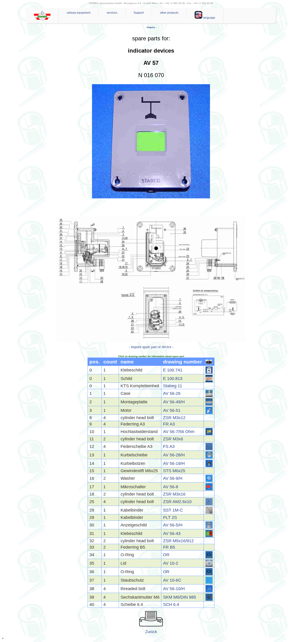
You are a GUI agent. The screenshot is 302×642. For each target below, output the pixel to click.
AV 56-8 (170, 486)
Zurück (151, 632)
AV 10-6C (172, 580)
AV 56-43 (171, 533)
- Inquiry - (151, 27)
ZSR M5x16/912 (178, 540)
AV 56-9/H (172, 478)
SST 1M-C (173, 510)
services (112, 12)
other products (169, 12)
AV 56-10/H (174, 588)
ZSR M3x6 (173, 439)
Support (139, 12)
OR (166, 554)
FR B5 (169, 547)
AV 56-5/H (172, 525)
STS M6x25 (174, 470)
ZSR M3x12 (174, 417)
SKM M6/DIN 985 (179, 597)
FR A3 (169, 424)
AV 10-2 (170, 563)
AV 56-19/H (174, 463)
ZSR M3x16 (174, 494)
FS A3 (169, 446)
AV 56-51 (171, 410)
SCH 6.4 (171, 604)
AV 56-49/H (174, 402)
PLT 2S (170, 517)
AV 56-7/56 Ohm (178, 431)
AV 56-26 (171, 393)
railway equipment (78, 12)
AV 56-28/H (174, 455)
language (208, 17)
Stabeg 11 (172, 386)
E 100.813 (172, 378)
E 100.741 (172, 370)
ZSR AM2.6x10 (177, 501)
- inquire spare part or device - (151, 347)
